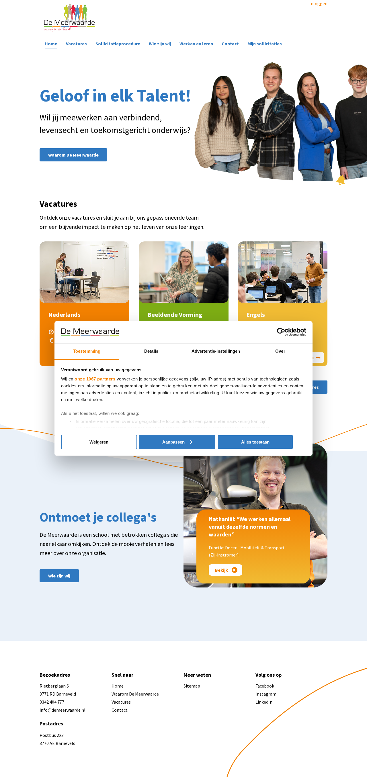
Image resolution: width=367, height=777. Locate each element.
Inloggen (318, 3)
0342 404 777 (52, 702)
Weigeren (98, 442)
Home (51, 43)
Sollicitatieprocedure (117, 43)
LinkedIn (263, 702)
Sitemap (192, 686)
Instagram (265, 694)
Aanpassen (173, 442)
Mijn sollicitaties (264, 43)
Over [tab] (280, 351)
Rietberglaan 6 (54, 686)
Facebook (264, 686)
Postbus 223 (52, 735)
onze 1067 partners (95, 378)
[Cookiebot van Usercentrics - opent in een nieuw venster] (281, 332)
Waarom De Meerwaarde (135, 694)
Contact (230, 43)
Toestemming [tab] (86, 351)
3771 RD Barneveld (58, 694)
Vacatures (76, 43)
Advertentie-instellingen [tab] (216, 351)
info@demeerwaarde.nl (62, 710)
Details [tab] (151, 351)
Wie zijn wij (160, 43)
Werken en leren (196, 43)
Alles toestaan (255, 442)
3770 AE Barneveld (57, 743)
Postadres (51, 723)
